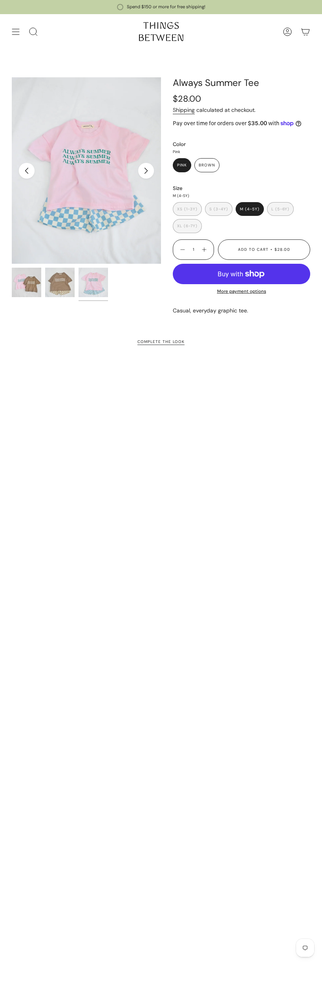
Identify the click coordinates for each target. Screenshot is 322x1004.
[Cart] (305, 31)
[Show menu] (16, 31)
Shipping (184, 109)
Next (146, 171)
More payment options (241, 291)
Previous (27, 171)
